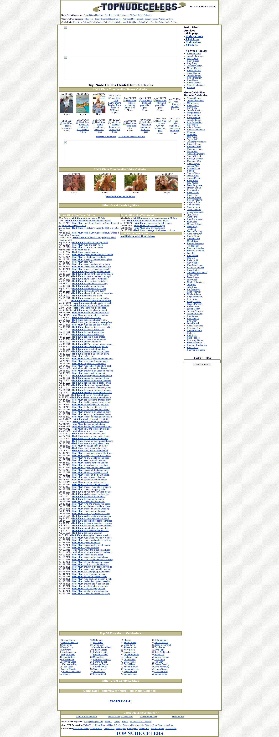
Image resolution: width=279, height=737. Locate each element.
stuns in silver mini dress (90, 279)
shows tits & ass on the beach (92, 552)
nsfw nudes (83, 356)
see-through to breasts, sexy (91, 400)
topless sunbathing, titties (90, 242)
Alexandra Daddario (102, 659)
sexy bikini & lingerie (149, 228)
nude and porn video (87, 245)
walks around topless (88, 286)
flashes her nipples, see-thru (91, 581)
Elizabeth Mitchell (195, 267)
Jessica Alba (99, 671)
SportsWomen (159, 19)
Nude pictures (194, 36)
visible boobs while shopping (91, 516)
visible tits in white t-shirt (89, 576)
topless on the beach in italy (91, 545)
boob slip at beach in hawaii (91, 513)
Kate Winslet (193, 316)
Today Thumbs (101, 19)
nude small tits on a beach (90, 484)
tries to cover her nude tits (90, 530)
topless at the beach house (90, 475)
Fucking (99, 15)
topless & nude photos (88, 337)
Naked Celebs (115, 19)
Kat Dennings (193, 289)
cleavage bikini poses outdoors (154, 230)
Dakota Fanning (162, 664)
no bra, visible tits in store (90, 438)
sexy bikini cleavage (149, 225)
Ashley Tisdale (194, 301)
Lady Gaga (192, 280)
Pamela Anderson (195, 243)
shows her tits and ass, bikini (91, 327)
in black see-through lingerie (153, 223)
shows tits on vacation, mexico (92, 371)
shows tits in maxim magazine (92, 293)
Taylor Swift (98, 645)
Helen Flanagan (194, 342)
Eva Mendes (130, 659)
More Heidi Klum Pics (106, 136)
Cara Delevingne (194, 265)
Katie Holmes (193, 338)
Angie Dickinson (194, 296)
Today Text (88, 19)
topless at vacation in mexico (92, 523)
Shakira (127, 640)
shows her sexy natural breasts (92, 441)
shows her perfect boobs (89, 479)
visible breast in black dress (91, 506)
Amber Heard (193, 306)
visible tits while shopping (90, 591)
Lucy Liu (191, 253)
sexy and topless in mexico (90, 429)
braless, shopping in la (88, 489)
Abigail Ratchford (195, 326)
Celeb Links (109, 22)
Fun (136, 22)
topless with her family (88, 496)
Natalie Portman (194, 304)
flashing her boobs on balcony (92, 426)
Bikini (130, 22)
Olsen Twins (129, 645)
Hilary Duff (159, 654)
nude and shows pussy (89, 291)
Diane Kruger (193, 277)
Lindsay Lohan (130, 657)
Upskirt (117, 15)
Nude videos (193, 42)
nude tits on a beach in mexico (92, 559)
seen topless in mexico (88, 460)
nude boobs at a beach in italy (92, 579)
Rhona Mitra (192, 347)
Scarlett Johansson (71, 671)
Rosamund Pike (100, 654)
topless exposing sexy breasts (92, 417)
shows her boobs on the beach (92, 274)
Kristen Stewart (131, 667)
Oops (92, 15)
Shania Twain (130, 642)
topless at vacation (87, 533)
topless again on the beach (90, 518)
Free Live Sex (178, 716)
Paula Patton (193, 270)
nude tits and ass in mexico (91, 325)
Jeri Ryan (191, 284)
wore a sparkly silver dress (90, 351)
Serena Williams (131, 669)
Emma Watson (68, 657)
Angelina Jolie (130, 671)
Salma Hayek (99, 669)
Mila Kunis (98, 642)
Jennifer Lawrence (69, 642)
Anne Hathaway (161, 667)
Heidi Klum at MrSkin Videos (137, 236)
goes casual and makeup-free (92, 322)
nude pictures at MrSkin (88, 218)
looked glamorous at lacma (90, 354)
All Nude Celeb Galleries (140, 15)
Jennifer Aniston (68, 652)
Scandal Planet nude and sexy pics (87, 220)
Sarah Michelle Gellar (197, 272)
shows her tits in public (89, 308)
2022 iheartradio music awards (92, 344)
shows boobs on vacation (90, 465)
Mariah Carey (161, 674)
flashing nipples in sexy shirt (91, 402)
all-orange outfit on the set (90, 446)
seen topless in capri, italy (90, 528)
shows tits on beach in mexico (92, 567)
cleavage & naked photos (90, 346)
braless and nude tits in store (91, 540)
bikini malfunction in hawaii (90, 562)
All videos (192, 45)
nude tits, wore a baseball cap (92, 392)
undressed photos (86, 342)
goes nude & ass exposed (90, 361)
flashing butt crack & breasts (91, 455)
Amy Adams (193, 263)
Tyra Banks (160, 647)
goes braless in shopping (89, 574)
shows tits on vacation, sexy (91, 412)
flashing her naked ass (88, 424)
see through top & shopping (90, 571)
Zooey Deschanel (163, 645)
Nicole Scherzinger (196, 282)
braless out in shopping (88, 511)
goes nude (82, 262)
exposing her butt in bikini (90, 472)
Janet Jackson (161, 642)
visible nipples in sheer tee (90, 494)
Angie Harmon (67, 659)
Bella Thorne (130, 662)
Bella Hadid (192, 260)
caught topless (85, 252)
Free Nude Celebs (81, 22)
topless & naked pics (88, 329)
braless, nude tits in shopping (91, 487)
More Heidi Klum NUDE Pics (132, 136)
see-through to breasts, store (91, 387)
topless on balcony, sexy (89, 320)
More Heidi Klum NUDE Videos (120, 196)
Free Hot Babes (157, 22)
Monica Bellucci (162, 657)
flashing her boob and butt (90, 463)
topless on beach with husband (92, 254)
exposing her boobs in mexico (92, 521)
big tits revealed (85, 547)
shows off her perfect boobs (90, 395)
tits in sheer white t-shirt (89, 448)
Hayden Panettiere (195, 250)
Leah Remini (193, 323)
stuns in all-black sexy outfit (91, 269)
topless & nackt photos (89, 339)
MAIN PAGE (120, 701)
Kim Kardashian (69, 664)
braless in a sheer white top (90, 509)
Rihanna (66, 674)
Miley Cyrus (66, 645)
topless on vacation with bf (90, 312)
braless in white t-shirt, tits (91, 419)
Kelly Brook (129, 650)
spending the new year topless (92, 259)
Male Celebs (170, 22)
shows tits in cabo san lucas (91, 550)
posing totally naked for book (92, 303)
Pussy (86, 15)
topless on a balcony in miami (92, 525)
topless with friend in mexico (91, 569)
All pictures (192, 39)
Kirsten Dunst (99, 674)
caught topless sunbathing (90, 378)
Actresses (127, 19)
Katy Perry (66, 650)
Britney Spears (100, 650)
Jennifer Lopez (69, 662)
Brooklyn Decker (101, 664)
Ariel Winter (192, 255)
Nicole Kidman (194, 294)
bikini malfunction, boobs (89, 368)
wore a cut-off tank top (88, 349)
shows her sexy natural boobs (91, 397)
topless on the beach (88, 499)
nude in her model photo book (91, 366)
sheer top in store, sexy (89, 482)
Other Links (144, 22)
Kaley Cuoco (67, 647)
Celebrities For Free (148, 716)
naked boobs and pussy (89, 288)
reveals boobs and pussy (90, 283)
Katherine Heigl (100, 652)
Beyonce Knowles (195, 248)
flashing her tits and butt (89, 407)
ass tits (81, 250)
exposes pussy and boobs (90, 298)
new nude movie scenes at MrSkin (155, 218)
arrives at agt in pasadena (90, 315)
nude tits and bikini (87, 296)
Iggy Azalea (129, 652)
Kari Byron (192, 335)
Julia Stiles (192, 287)
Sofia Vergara (161, 640)
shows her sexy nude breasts (92, 492)
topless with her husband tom (91, 266)
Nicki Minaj (98, 640)
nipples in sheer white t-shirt (91, 467)
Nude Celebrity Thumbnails (120, 716)
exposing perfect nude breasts (92, 375)
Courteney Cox (100, 667)
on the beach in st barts (89, 257)
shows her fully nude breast (90, 409)
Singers (148, 19)
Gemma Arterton (194, 313)
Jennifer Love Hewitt (102, 647)
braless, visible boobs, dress (91, 383)
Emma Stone (161, 669)
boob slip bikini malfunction (90, 564)
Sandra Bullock (100, 662)
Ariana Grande (69, 669)
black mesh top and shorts (90, 385)
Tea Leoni (159, 662)
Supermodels (138, 19)
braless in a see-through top (91, 593)
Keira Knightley (194, 292)
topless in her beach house (90, 557)
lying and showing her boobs (91, 504)
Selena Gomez (68, 640)
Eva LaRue (192, 299)
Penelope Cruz (194, 328)
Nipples (125, 15)
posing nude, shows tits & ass (92, 453)
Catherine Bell (161, 671)
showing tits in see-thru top (90, 584)
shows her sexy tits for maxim (91, 300)
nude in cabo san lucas (89, 433)
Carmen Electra (194, 330)
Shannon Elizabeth (196, 350)
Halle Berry (160, 659)
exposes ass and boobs (89, 363)
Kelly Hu (191, 333)
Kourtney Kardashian (197, 345)
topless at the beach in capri (91, 276)
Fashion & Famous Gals (86, 716)
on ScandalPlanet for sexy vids (147, 220)
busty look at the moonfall (90, 450)
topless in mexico (86, 542)
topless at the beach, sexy (90, 470)
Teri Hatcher (192, 246)
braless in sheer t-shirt (88, 501)
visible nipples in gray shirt (90, 404)
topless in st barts (86, 317)
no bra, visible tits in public (90, 458)
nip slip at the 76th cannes (91, 305)
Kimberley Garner (195, 340)
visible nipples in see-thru (90, 586)
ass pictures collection (88, 477)
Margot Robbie (68, 654)
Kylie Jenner (193, 275)
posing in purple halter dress (91, 271)
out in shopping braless (88, 588)
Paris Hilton (129, 664)
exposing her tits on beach (91, 421)
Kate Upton (67, 667)
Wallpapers (121, 22)
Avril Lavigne (193, 318)
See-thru (108, 15)
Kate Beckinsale (162, 652)
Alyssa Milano (130, 647)
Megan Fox (98, 657)
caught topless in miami (90, 310)
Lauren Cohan (193, 309)
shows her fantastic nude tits (91, 380)
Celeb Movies (96, 22)
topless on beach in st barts (91, 264)
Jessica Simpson (195, 311)
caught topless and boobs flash (92, 358)
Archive (169, 19)
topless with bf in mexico (89, 373)
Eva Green (192, 321)
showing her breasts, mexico (90, 535)
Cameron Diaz (130, 674)
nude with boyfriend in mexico (92, 538)
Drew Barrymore (131, 654)
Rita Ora (191, 258)
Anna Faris (159, 650)
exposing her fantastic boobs (91, 414)
